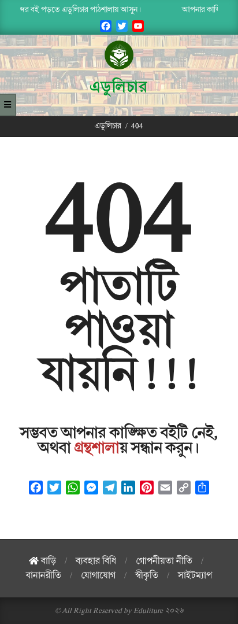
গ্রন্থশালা (97, 448)
